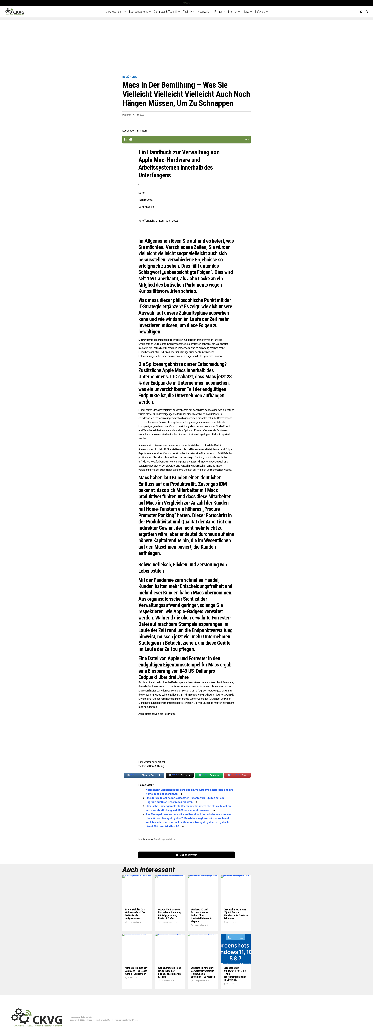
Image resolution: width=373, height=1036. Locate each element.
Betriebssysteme (138, 11)
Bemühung (159, 839)
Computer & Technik (165, 11)
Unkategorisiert (114, 11)
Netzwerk (203, 11)
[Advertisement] (186, 48)
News (246, 11)
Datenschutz (86, 1017)
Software (260, 11)
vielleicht (170, 839)
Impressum (75, 1017)
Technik (187, 11)
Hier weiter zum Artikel (151, 762)
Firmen (218, 11)
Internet (232, 11)
